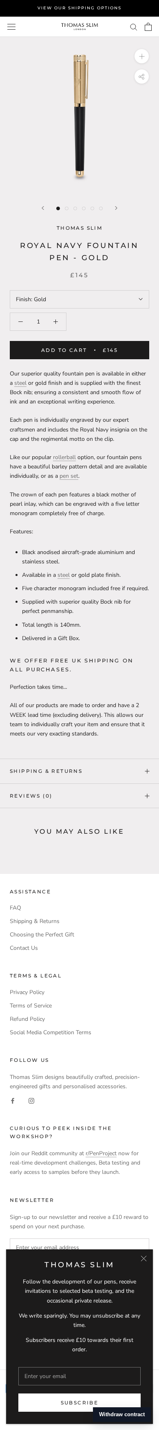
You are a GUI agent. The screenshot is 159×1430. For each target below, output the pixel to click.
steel (20, 383)
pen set (69, 476)
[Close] (144, 1258)
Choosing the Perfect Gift (42, 934)
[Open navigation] (11, 27)
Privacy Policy (27, 992)
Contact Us (24, 948)
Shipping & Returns (46, 771)
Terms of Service (31, 1005)
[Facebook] (12, 1100)
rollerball (64, 457)
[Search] (133, 26)
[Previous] (43, 208)
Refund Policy (27, 1019)
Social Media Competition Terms (50, 1032)
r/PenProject (101, 1153)
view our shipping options (79, 8)
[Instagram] (31, 1100)
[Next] (116, 208)
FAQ (15, 908)
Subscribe (80, 1403)
